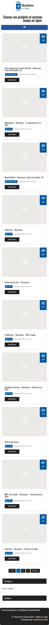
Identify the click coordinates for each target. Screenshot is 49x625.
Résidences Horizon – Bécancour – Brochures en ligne (23, 388)
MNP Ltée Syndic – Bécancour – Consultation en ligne (23, 495)
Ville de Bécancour (12, 441)
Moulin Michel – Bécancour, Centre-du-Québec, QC (24, 177)
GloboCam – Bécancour (14, 229)
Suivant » (35, 571)
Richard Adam (12, 74)
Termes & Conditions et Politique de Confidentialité (20, 610)
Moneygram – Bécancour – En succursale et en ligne (23, 123)
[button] (24, 27)
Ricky (9, 129)
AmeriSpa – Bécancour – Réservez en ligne (21, 548)
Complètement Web (40, 619)
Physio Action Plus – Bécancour (17, 282)
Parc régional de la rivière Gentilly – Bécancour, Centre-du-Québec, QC (23, 69)
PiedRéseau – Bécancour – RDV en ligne (20, 334)
